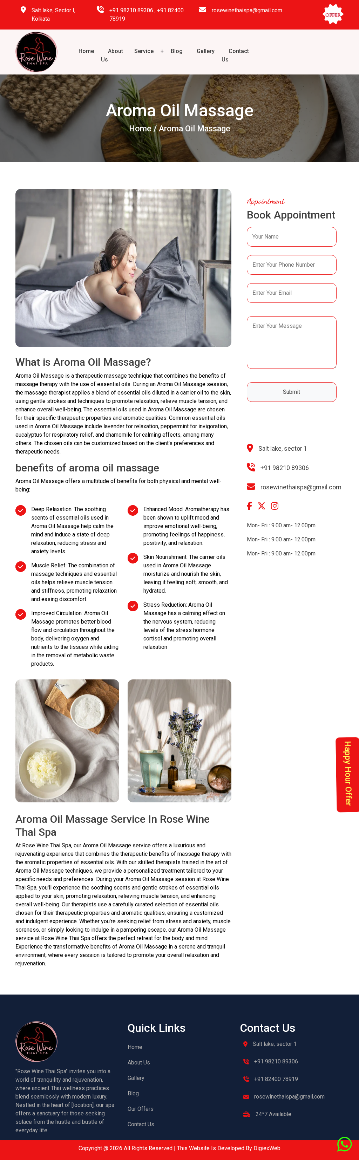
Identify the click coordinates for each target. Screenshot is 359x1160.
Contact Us (141, 1124)
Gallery (206, 51)
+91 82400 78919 (276, 1079)
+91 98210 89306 (131, 10)
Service (144, 51)
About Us (139, 1062)
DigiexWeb (266, 1148)
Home (86, 51)
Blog (177, 51)
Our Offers (141, 1109)
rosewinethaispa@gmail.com (247, 10)
